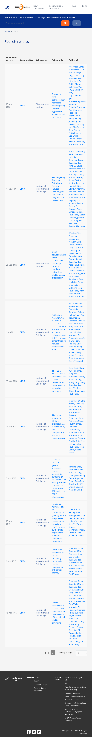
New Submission (38, 7)
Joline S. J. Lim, (75, 121)
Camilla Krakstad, (76, 349)
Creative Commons (72, 693)
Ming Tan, (73, 373)
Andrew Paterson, (77, 432)
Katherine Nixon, (76, 421)
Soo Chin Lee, (75, 136)
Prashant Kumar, (76, 548)
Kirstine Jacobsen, (77, 183)
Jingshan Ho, (74, 115)
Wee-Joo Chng (75, 489)
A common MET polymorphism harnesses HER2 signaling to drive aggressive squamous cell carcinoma (58, 105)
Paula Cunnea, (75, 424)
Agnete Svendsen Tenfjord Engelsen (77, 223)
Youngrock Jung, (76, 418)
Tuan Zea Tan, (75, 78)
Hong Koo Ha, (75, 635)
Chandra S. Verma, (77, 107)
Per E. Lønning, (75, 346)
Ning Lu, (73, 165)
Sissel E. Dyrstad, (76, 306)
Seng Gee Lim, (75, 130)
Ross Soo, (73, 113)
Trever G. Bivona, (76, 191)
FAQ (74, 6)
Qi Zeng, (79, 487)
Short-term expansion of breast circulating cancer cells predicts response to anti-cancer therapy (58, 561)
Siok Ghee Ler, (75, 589)
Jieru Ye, (73, 388)
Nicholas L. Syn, (76, 81)
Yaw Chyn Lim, (75, 110)
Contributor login (40, 684)
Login (84, 6)
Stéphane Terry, (76, 160)
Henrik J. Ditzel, (75, 186)
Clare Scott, (74, 368)
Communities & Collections (56, 7)
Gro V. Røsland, (75, 171)
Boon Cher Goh (76, 144)
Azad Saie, (73, 265)
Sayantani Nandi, (76, 551)
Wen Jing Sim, (75, 233)
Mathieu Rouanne (77, 296)
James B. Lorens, (76, 355)
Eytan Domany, (75, 256)
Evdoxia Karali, (75, 409)
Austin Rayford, (76, 180)
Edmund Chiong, (76, 627)
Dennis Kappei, (75, 138)
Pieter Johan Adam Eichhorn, (76, 285)
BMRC (22, 105)
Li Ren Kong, (79, 75)
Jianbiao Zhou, (75, 466)
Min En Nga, (78, 127)
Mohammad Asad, (77, 376)
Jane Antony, (75, 400)
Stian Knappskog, (77, 358)
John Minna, (74, 194)
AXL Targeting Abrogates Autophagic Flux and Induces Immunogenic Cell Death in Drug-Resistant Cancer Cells (59, 189)
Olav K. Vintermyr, (77, 189)
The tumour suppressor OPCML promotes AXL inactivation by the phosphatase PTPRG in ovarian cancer (58, 427)
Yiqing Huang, (75, 118)
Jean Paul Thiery (76, 535)
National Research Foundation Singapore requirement (73, 712)
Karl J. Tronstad (76, 361)
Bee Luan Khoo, (76, 554)
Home (7, 31)
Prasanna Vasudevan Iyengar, (74, 239)
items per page (65, 652)
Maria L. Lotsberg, (77, 151)
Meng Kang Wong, (77, 382)
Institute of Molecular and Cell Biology (42, 189)
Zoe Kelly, (79, 403)
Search (36, 681)
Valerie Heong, (75, 379)
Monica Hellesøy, (76, 177)
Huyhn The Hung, (77, 141)
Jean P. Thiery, (75, 352)
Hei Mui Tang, (75, 532)
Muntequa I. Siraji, (77, 174)
